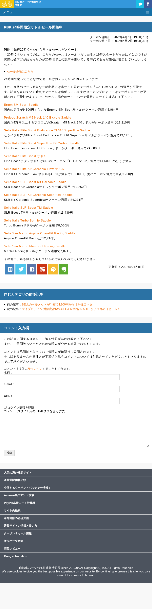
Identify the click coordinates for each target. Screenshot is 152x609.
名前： (8, 372)
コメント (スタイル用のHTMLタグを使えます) (34, 411)
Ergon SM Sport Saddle (21, 104)
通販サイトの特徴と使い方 (20, 525)
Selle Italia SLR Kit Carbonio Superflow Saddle (38, 194)
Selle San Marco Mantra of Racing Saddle (35, 246)
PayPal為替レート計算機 (19, 502)
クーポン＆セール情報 (18, 533)
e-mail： (9, 384)
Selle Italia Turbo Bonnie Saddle (27, 220)
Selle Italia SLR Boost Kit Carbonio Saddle (35, 182)
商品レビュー (12, 548)
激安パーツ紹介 (13, 540)
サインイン (35, 368)
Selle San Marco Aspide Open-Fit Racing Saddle (39, 233)
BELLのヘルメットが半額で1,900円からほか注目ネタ (57, 304)
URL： (8, 395)
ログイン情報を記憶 (20, 407)
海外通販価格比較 (15, 480)
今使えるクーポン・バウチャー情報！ (27, 487)
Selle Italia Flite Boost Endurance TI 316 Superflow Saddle (47, 130)
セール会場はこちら (20, 71)
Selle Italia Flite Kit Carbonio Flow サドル (34, 169)
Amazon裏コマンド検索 (19, 495)
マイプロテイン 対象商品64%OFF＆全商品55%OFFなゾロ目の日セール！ (71, 309)
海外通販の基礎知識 (16, 518)
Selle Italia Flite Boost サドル (25, 156)
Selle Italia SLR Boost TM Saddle (28, 207)
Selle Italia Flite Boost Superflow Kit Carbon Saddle (42, 143)
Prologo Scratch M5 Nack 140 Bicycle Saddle (37, 117)
